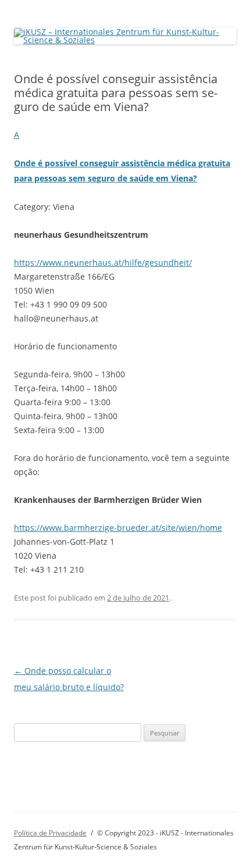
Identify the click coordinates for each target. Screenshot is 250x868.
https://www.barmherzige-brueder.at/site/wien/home (118, 527)
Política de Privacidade (50, 833)
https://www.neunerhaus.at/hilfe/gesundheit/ (103, 262)
